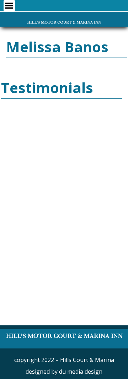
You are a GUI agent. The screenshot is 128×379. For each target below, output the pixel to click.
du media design (80, 371)
